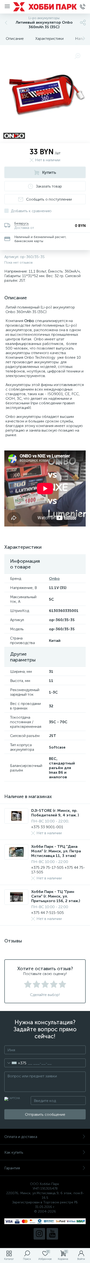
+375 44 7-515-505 (47, 912)
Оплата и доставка (20, 1136)
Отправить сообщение (45, 1114)
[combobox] (15, 1063)
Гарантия (12, 1168)
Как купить (13, 1152)
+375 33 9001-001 (47, 827)
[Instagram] (39, 1234)
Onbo (54, 578)
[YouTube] (52, 1234)
